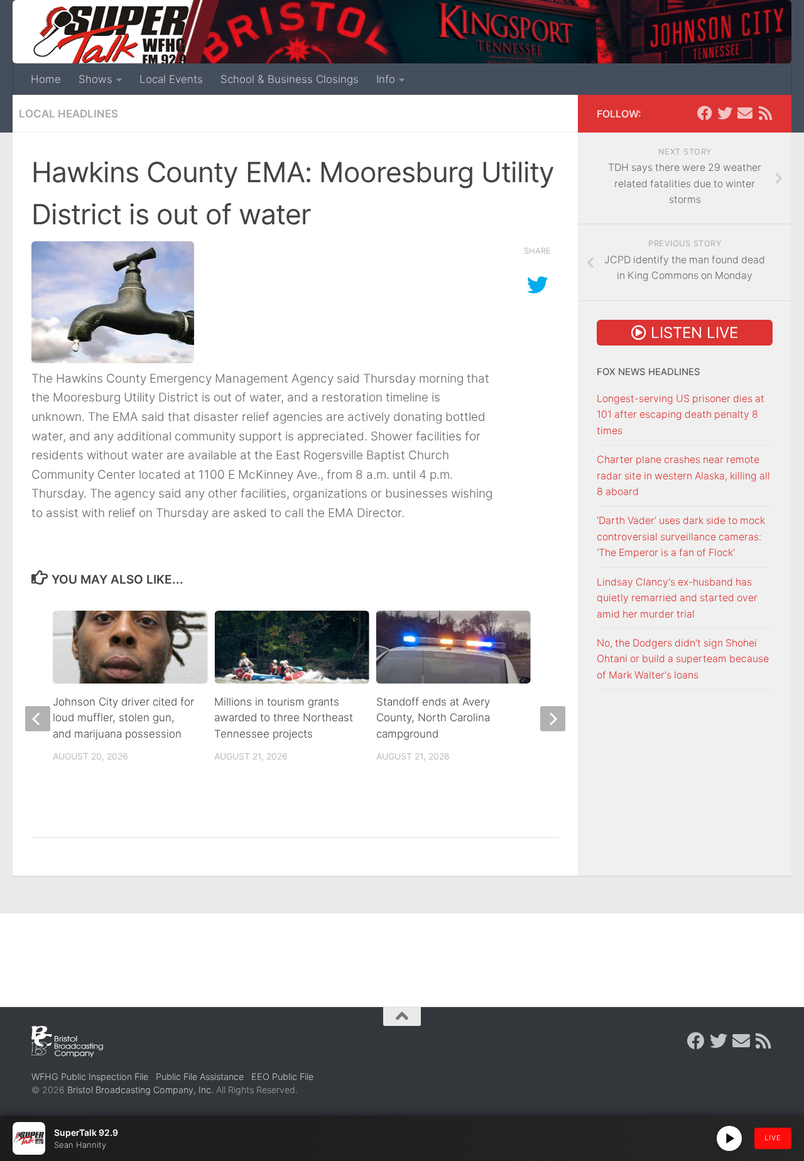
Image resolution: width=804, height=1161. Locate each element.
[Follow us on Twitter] (724, 113)
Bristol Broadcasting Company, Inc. (140, 1089)
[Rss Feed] (765, 113)
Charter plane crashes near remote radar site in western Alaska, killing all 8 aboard (683, 476)
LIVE (772, 1137)
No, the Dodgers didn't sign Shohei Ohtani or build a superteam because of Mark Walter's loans (683, 659)
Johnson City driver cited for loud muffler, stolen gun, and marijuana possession (123, 717)
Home (46, 79)
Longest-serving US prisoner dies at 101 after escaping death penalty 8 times (680, 415)
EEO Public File (282, 1076)
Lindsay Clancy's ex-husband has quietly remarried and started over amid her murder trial (677, 598)
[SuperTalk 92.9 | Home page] (110, 37)
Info (385, 79)
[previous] (37, 718)
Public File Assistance (200, 1076)
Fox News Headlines (648, 372)
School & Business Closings (289, 79)
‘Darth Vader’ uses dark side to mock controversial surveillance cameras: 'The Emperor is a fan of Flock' (681, 537)
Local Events (171, 79)
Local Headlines (68, 113)
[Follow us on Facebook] (704, 113)
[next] (552, 718)
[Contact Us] (744, 113)
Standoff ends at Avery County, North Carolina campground (433, 717)
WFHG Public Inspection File (89, 1076)
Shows (95, 79)
